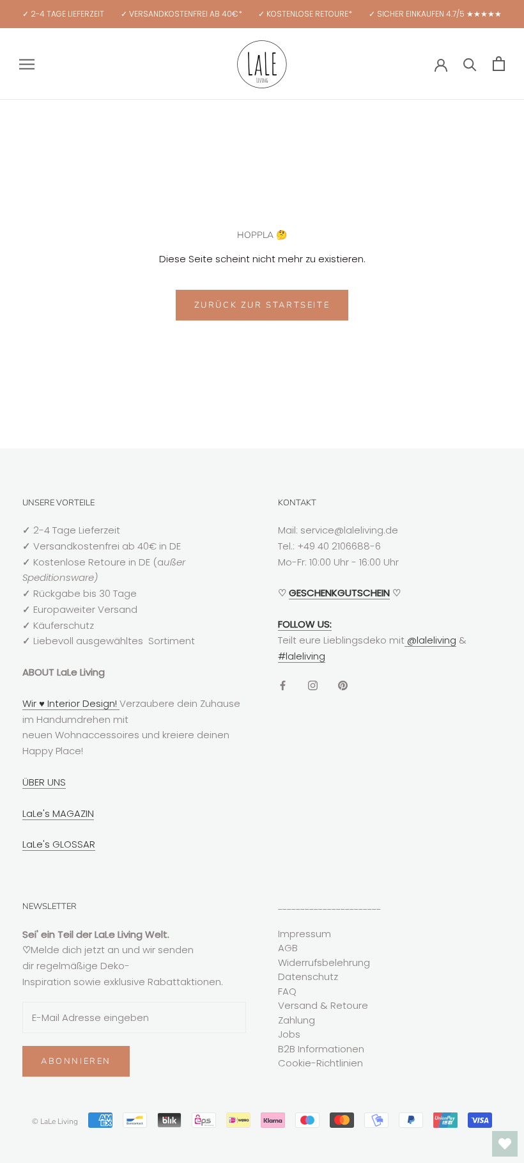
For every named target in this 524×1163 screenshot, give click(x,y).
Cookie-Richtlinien (320, 1063)
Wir (30, 703)
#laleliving (301, 656)
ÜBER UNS (44, 782)
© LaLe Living (55, 1121)
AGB (288, 947)
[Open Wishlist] (505, 1144)
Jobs (289, 1034)
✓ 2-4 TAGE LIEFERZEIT (63, 13)
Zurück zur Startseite (262, 305)
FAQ (287, 991)
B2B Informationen (321, 1049)
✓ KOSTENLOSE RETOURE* (305, 13)
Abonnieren (76, 1061)
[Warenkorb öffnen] (499, 63)
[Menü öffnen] (27, 63)
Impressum (304, 933)
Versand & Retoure (323, 1005)
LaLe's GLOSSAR (58, 844)
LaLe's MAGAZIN (58, 813)
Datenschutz (308, 976)
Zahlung (296, 1020)
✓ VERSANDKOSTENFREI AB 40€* (181, 13)
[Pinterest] (343, 685)
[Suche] (470, 63)
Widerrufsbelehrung (324, 962)
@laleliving (430, 640)
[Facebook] (283, 685)
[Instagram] (313, 685)
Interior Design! (82, 703)
